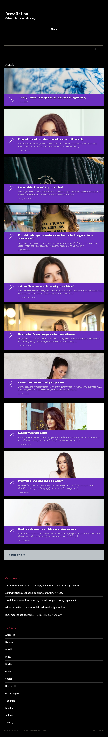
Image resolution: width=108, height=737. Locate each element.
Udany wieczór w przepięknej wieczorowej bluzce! (46, 334)
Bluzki (8, 649)
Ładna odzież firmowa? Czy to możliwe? (40, 187)
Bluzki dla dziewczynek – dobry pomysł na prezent (47, 528)
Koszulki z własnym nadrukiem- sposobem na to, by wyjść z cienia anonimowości (55, 237)
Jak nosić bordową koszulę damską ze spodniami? (46, 286)
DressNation (16, 13)
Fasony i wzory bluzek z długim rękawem (41, 382)
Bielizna (9, 642)
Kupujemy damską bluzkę (32, 432)
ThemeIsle (99, 730)
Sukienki (9, 715)
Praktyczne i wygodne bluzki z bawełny (40, 480)
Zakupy (9, 722)
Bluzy (8, 656)
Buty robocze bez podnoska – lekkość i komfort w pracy (33, 614)
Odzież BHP (11, 686)
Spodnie (9, 708)
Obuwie (9, 671)
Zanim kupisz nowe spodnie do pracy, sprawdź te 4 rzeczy (34, 592)
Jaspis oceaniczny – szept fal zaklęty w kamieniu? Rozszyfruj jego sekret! (42, 585)
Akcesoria (10, 634)
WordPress (41, 730)
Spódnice (10, 700)
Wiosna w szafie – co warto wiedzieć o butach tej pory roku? (35, 607)
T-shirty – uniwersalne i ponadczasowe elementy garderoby (52, 97)
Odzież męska (12, 693)
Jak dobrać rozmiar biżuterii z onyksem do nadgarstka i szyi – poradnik (40, 600)
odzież (8, 678)
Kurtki (8, 664)
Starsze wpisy (17, 554)
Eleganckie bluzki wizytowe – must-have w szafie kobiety (50, 139)
